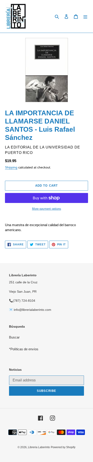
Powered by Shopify (63, 447)
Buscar (14, 337)
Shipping (11, 167)
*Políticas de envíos (23, 349)
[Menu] (85, 16)
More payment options (46, 208)
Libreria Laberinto (39, 447)
